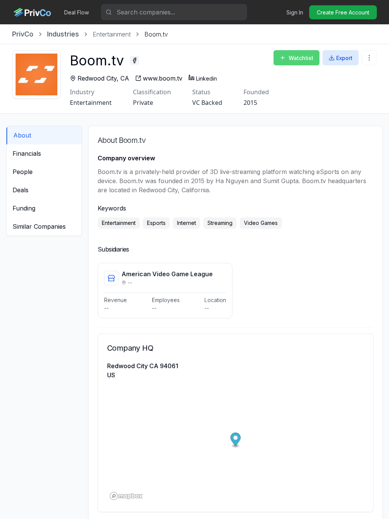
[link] (156, 34)
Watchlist (301, 58)
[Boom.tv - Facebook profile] (134, 60)
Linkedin (206, 78)
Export (344, 58)
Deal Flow (76, 12)
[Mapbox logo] (126, 496)
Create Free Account (343, 12)
